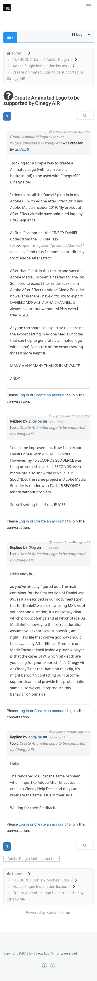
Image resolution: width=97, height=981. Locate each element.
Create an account (50, 395)
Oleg (32, 547)
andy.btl (22, 149)
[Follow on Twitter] (52, 965)
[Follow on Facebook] (44, 965)
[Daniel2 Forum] (48, 7)
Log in (24, 395)
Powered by (36, 912)
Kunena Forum (59, 912)
